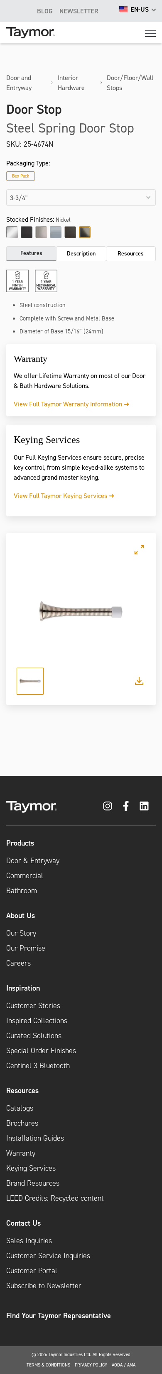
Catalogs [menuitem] (19, 1108)
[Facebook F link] (126, 806)
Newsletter (78, 11)
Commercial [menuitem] (24, 875)
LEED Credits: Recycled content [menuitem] (55, 1198)
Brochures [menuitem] (22, 1123)
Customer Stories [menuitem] (33, 1005)
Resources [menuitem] (22, 1090)
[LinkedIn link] (144, 806)
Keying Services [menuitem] (31, 1168)
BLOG (45, 11)
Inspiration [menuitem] (23, 988)
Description (81, 253)
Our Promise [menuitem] (25, 948)
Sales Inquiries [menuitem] (29, 1240)
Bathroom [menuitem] (21, 890)
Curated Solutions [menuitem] (33, 1035)
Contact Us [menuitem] (23, 1223)
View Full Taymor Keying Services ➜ (64, 495)
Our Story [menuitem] (21, 933)
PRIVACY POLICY (91, 1365)
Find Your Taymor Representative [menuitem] (58, 1315)
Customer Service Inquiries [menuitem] (48, 1255)
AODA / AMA (123, 1365)
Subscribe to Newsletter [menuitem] (43, 1285)
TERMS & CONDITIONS (48, 1365)
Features (31, 253)
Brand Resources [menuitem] (32, 1183)
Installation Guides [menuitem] (35, 1138)
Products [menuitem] (20, 843)
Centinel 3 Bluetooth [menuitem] (38, 1065)
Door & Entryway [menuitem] (32, 860)
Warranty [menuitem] (20, 1153)
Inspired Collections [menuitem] (36, 1020)
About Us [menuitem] (20, 915)
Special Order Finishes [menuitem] (41, 1050)
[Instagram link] (108, 806)
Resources (131, 253)
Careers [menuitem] (18, 963)
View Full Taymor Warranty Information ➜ (71, 404)
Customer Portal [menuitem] (31, 1270)
